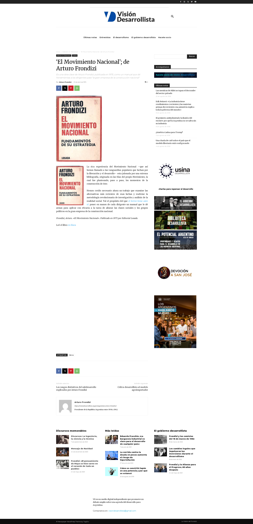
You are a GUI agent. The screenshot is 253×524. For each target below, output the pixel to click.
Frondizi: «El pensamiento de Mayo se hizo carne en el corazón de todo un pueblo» (84, 465)
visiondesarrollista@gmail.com (122, 511)
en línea (72, 225)
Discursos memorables (71, 430)
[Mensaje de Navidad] (62, 451)
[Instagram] (184, 1)
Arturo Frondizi (65, 82)
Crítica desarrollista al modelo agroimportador (133, 388)
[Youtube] (195, 1)
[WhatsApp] (77, 88)
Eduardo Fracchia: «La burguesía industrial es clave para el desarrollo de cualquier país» (132, 440)
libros (71, 355)
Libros (75, 55)
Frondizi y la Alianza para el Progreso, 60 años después (182, 467)
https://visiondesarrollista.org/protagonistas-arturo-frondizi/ (95, 406)
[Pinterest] (71, 88)
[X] (188, 1)
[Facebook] (180, 1)
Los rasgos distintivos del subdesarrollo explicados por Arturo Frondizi (76, 388)
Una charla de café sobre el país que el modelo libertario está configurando (173, 141)
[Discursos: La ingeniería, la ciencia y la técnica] (62, 439)
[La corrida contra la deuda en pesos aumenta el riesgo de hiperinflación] (111, 455)
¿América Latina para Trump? (169, 132)
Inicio (58, 52)
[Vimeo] (191, 1)
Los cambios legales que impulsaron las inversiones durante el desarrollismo (182, 452)
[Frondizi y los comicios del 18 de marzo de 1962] (160, 439)
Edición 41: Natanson (70, 52)
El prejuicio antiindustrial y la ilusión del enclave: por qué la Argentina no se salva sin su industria (176, 121)
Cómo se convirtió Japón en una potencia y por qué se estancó (133, 471)
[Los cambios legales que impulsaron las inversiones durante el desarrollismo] (160, 451)
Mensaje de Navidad (82, 448)
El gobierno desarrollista (170, 430)
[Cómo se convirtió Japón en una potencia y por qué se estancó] (111, 471)
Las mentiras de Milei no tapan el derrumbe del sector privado (175, 91)
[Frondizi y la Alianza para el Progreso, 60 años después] (160, 467)
